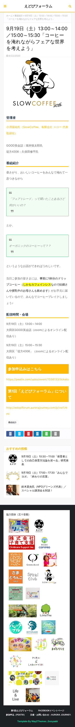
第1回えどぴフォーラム (22, 710)
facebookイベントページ (51, 710)
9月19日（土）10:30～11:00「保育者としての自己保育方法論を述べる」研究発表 (45, 460)
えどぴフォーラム (38, 6)
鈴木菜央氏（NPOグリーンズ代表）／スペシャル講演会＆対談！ (43, 488)
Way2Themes (38, 721)
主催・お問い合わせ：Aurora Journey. (50, 714)
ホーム (9, 15)
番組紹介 (18, 15)
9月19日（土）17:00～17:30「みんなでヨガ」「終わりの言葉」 (44, 474)
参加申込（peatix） (16, 714)
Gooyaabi (53, 721)
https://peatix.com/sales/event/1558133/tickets (37, 379)
